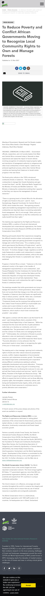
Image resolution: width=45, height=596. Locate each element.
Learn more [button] (14, 593)
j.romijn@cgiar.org (8, 404)
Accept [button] (28, 585)
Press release (12, 10)
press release (8, 22)
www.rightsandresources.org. (12, 460)
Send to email (24, 73)
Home (4, 10)
